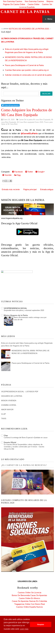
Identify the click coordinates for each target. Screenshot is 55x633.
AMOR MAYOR (7, 409)
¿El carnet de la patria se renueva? (24, 465)
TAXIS (3, 418)
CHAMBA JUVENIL (8, 405)
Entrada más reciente (11, 189)
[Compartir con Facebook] (11, 181)
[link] (29, 133)
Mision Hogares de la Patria (16, 315)
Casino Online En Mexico (29, 598)
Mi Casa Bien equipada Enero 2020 (30, 122)
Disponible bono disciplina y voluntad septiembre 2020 (24, 310)
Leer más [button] (24, 629)
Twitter (30, 172)
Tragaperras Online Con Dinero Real (29, 604)
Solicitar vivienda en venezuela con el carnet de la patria (28, 75)
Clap (6, 435)
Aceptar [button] (40, 624)
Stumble (8, 175)
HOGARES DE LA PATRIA (11, 396)
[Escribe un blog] (6, 181)
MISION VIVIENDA (8, 400)
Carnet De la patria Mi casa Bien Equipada (34, 120)
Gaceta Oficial (10, 442)
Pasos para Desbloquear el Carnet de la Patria (24, 65)
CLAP (3, 414)
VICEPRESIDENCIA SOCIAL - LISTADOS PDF (19, 392)
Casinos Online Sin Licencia (29, 592)
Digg (18, 175)
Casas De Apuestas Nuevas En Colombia (29, 601)
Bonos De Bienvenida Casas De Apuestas (29, 595)
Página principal (29, 189)
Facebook (18, 172)
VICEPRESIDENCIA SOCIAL (15, 308)
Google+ (41, 172)
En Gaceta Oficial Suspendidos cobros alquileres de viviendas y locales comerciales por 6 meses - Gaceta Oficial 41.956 (24, 447)
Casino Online (33, 4)
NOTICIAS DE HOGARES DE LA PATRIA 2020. (29, 29)
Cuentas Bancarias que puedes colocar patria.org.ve (27, 70)
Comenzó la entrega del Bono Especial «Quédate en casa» (26, 438)
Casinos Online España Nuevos (29, 607)
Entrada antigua (46, 189)
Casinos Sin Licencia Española (35, 5)
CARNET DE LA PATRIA (25, 11)
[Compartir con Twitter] (8, 181)
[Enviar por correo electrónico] (3, 181)
